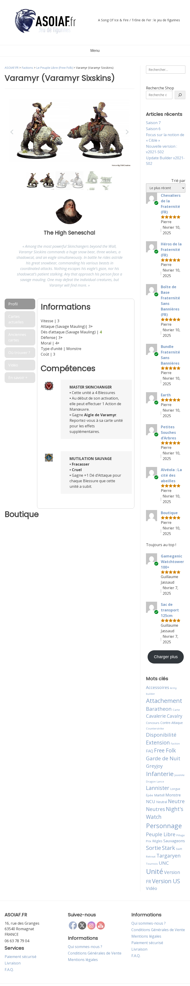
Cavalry (174, 716)
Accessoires (157, 687)
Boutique (169, 512)
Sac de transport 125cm (170, 610)
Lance (160, 781)
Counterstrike (155, 728)
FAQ (149, 751)
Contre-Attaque (171, 722)
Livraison (13, 963)
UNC (164, 863)
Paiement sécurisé (20, 956)
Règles (157, 841)
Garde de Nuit (163, 758)
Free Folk (165, 750)
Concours (152, 723)
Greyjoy (154, 766)
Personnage (164, 825)
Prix (148, 841)
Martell (159, 795)
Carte (176, 709)
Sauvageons (174, 840)
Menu (95, 51)
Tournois (152, 863)
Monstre (173, 795)
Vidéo (151, 888)
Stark (168, 847)
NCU (150, 801)
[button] (12, 132)
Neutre (176, 801)
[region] (69, 142)
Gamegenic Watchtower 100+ (172, 562)
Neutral (161, 802)
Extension (158, 742)
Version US (166, 881)
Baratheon (159, 708)
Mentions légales (83, 959)
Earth (166, 395)
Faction (175, 743)
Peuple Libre (160, 834)
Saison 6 (153, 128)
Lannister (157, 788)
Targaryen (168, 855)
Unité (154, 871)
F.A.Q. (9, 969)
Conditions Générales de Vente (94, 953)
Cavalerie (156, 716)
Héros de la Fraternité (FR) (171, 249)
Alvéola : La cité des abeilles (171, 475)
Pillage (180, 835)
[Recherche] (180, 95)
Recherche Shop (160, 88)
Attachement (164, 700)
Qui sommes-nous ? (85, 946)
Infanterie (160, 774)
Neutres (155, 809)
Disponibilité (161, 734)
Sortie (153, 847)
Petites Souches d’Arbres (168, 432)
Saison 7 (153, 122)
